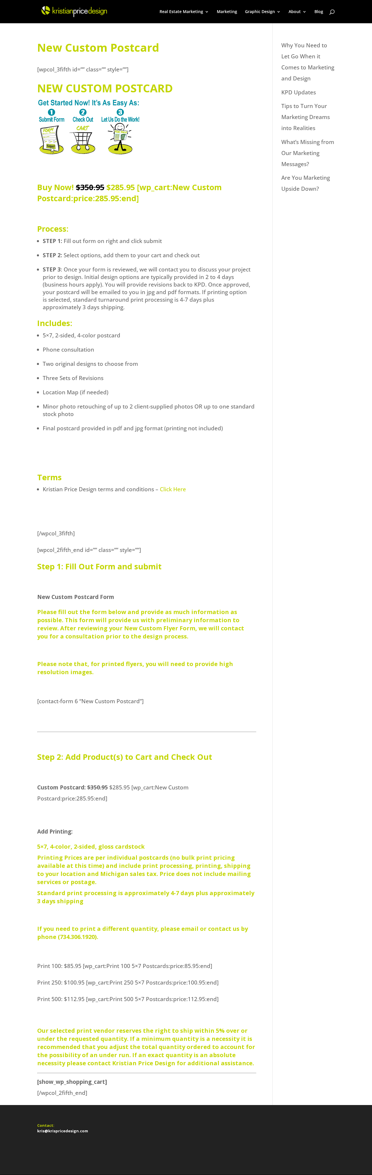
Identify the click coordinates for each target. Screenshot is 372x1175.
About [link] (295, 12)
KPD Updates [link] (298, 92)
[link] (74, 11)
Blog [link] (318, 12)
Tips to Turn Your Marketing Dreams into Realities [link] (305, 117)
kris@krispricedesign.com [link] (62, 1130)
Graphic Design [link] (260, 12)
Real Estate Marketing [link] (181, 12)
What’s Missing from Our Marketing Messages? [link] (307, 153)
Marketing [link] (227, 12)
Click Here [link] (173, 489)
